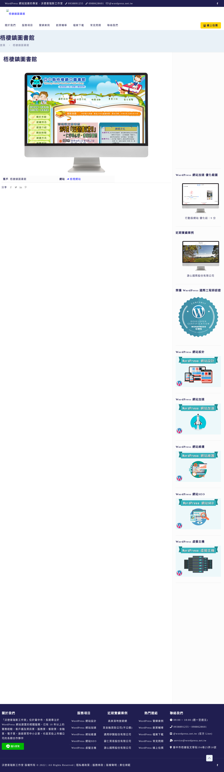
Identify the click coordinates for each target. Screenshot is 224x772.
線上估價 (212, 25)
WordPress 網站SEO (84, 741)
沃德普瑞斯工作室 (16, 720)
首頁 (2, 45)
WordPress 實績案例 (151, 721)
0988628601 (96, 3)
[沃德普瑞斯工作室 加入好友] (13, 749)
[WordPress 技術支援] (15, 14)
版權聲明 (111, 765)
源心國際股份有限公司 (117, 748)
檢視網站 (75, 179)
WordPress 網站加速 (83, 727)
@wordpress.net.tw (121, 3)
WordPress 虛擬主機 (83, 748)
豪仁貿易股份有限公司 (117, 741)
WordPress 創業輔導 (151, 727)
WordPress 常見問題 (151, 741)
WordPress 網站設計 (83, 721)
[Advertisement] (198, 111)
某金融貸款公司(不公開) (117, 727)
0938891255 (75, 3)
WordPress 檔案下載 (151, 734)
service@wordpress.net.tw (190, 740)
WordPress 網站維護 (83, 734)
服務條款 (97, 765)
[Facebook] (217, 3)
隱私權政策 (83, 765)
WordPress (8, 724)
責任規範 (125, 765)
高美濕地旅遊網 (117, 721)
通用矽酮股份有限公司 (117, 734)
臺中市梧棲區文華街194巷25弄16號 (195, 747)
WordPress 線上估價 (151, 748)
